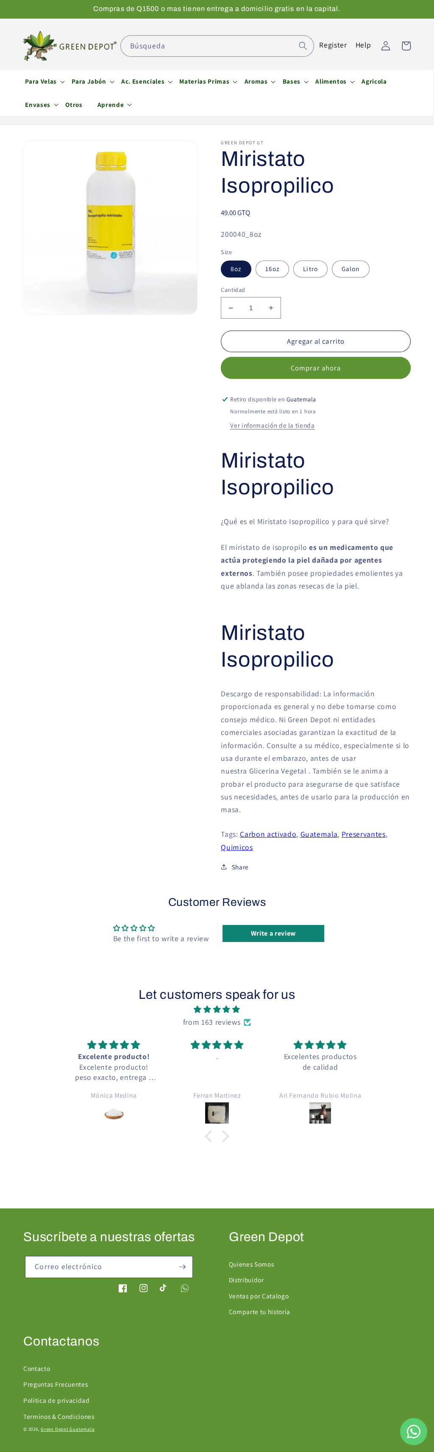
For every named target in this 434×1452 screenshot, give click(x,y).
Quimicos (237, 847)
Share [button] (240, 867)
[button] (41, 81)
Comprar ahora (316, 368)
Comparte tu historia (259, 1311)
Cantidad (233, 290)
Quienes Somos (251, 1264)
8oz (236, 268)
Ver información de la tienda (272, 425)
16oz (272, 268)
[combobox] (217, 46)
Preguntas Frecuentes (55, 1384)
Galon (351, 268)
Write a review (273, 933)
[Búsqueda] (303, 46)
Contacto (36, 1368)
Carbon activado (268, 834)
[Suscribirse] (182, 1267)
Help (363, 45)
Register (333, 45)
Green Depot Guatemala (68, 1429)
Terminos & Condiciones (59, 1416)
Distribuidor (246, 1279)
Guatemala (319, 834)
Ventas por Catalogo (259, 1296)
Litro (310, 268)
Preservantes (364, 834)
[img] (217, 1009)
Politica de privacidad (56, 1400)
